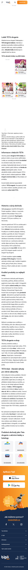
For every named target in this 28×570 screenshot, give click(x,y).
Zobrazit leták (20, 69)
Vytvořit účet (22, 2)
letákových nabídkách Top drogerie (13, 398)
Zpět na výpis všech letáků (9, 146)
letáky (6, 316)
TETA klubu (5, 377)
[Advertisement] (14, 20)
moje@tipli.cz (14, 520)
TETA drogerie (5, 209)
